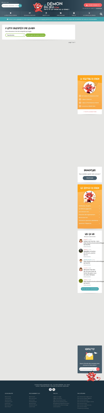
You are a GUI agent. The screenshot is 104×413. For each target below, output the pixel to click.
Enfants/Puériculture (64, 403)
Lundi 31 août (32, 406)
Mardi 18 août (8, 406)
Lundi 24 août (8, 398)
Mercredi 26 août (33, 398)
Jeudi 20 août (7, 403)
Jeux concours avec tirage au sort (84, 396)
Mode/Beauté (56, 403)
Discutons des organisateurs (87, 214)
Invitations (55, 405)
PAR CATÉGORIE (61, 15)
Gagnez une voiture (57, 398)
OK (20, 5)
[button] (101, 14)
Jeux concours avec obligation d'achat (85, 401)
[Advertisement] (90, 49)
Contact (38, 386)
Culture (65, 401)
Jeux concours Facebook (82, 400)
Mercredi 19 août (8, 405)
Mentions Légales (45, 386)
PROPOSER (89, 178)
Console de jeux (62, 400)
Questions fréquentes (85, 223)
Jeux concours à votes (82, 403)
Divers (59, 406)
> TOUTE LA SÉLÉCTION (89, 111)
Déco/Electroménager (63, 405)
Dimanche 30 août (33, 405)
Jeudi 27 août (32, 400)
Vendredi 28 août (33, 401)
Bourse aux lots (83, 217)
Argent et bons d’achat (58, 401)
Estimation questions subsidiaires (88, 220)
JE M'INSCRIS (99, 8)
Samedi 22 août (8, 400)
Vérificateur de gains (85, 206)
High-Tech (55, 400)
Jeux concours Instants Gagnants (84, 398)
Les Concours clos (84, 211)
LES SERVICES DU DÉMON (89, 15)
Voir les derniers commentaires (90, 289)
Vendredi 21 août (8, 401)
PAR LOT (74, 15)
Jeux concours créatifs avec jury (84, 405)
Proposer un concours (56, 386)
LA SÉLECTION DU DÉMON (10, 15)
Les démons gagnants (85, 208)
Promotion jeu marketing (82, 408)
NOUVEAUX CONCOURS (29, 15)
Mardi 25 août (8, 396)
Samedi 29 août (32, 403)
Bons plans (65, 386)
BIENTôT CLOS (46, 15)
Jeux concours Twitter (82, 406)
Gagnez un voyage (57, 396)
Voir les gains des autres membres (36, 35)
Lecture (55, 406)
